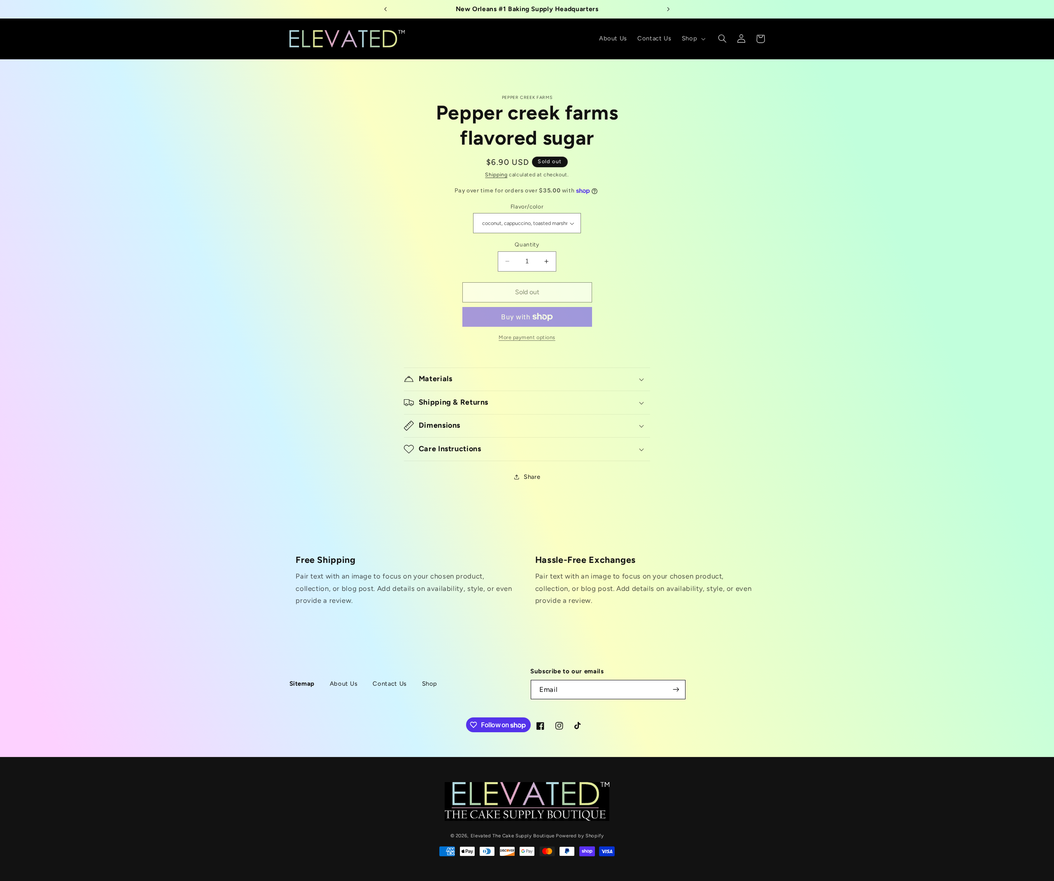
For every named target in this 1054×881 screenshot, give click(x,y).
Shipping (496, 174)
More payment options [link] (527, 337)
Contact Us (389, 683)
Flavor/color (527, 206)
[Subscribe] (676, 689)
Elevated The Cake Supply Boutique (513, 835)
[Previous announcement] (386, 9)
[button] (692, 39)
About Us (344, 683)
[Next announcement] (668, 9)
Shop (430, 683)
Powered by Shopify (580, 835)
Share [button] (532, 476)
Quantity (527, 244)
